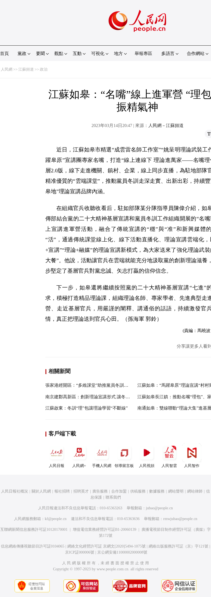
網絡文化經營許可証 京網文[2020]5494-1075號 (106, 546)
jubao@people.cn (159, 508)
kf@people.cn (55, 519)
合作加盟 (119, 491)
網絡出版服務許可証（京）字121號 (178, 546)
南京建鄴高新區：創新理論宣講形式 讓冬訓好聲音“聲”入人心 (105, 396)
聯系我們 (113, 497)
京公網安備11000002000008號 (122, 552)
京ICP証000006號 (79, 552)
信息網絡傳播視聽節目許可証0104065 (32, 546)
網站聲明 (176, 491)
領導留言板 (124, 466)
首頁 (4, 53)
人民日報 (56, 466)
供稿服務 (138, 491)
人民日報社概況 (14, 491)
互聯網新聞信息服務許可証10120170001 (34, 529)
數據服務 (157, 491)
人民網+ (79, 466)
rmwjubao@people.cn (180, 519)
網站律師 (194, 491)
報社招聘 (62, 491)
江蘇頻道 (26, 69)
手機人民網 (101, 466)
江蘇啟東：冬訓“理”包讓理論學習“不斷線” (86, 408)
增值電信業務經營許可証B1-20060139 (104, 529)
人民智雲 (169, 466)
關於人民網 (41, 491)
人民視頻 (146, 466)
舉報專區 (143, 53)
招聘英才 (81, 491)
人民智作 (191, 466)
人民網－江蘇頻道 (166, 125)
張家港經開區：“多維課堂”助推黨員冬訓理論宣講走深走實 (102, 385)
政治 (44, 69)
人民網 (6, 69)
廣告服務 (100, 491)
